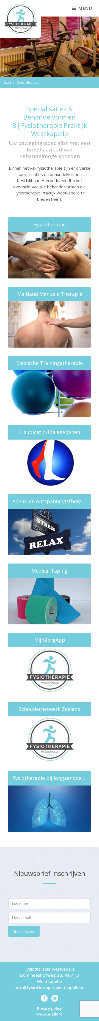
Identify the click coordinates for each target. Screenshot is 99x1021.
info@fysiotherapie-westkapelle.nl (49, 987)
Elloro (57, 1014)
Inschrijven (24, 931)
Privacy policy (49, 1008)
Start (7, 82)
